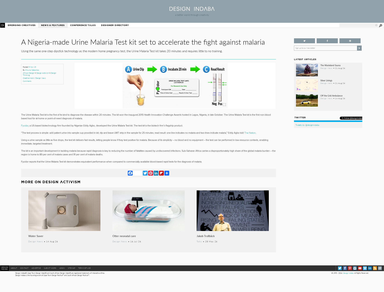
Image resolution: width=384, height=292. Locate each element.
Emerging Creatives (22, 25)
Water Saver (35, 236)
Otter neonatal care (124, 236)
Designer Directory (115, 25)
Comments (27, 81)
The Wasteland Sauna (330, 65)
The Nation (250, 132)
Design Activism (42, 73)
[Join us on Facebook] (327, 40)
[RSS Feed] (375, 268)
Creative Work (28, 78)
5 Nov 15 (32, 67)
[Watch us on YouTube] (360, 268)
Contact (24, 268)
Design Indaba (348, 273)
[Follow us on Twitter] (304, 40)
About (14, 268)
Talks (199, 241)
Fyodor (24, 125)
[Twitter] (145, 173)
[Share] (166, 173)
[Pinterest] (150, 173)
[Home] (192, 10)
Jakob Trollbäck (206, 236)
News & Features (53, 25)
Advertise (36, 268)
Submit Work (50, 268)
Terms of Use (84, 268)
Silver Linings (326, 80)
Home (2, 25)
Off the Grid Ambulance (331, 95)
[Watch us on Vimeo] (365, 268)
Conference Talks (83, 25)
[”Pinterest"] (350, 40)
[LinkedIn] (156, 173)
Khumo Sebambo (32, 70)
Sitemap (71, 268)
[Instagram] (355, 268)
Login (62, 268)
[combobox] (358, 25)
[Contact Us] (380, 268)
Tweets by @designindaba (307, 124)
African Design (28, 73)
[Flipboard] (161, 173)
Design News (41, 78)
